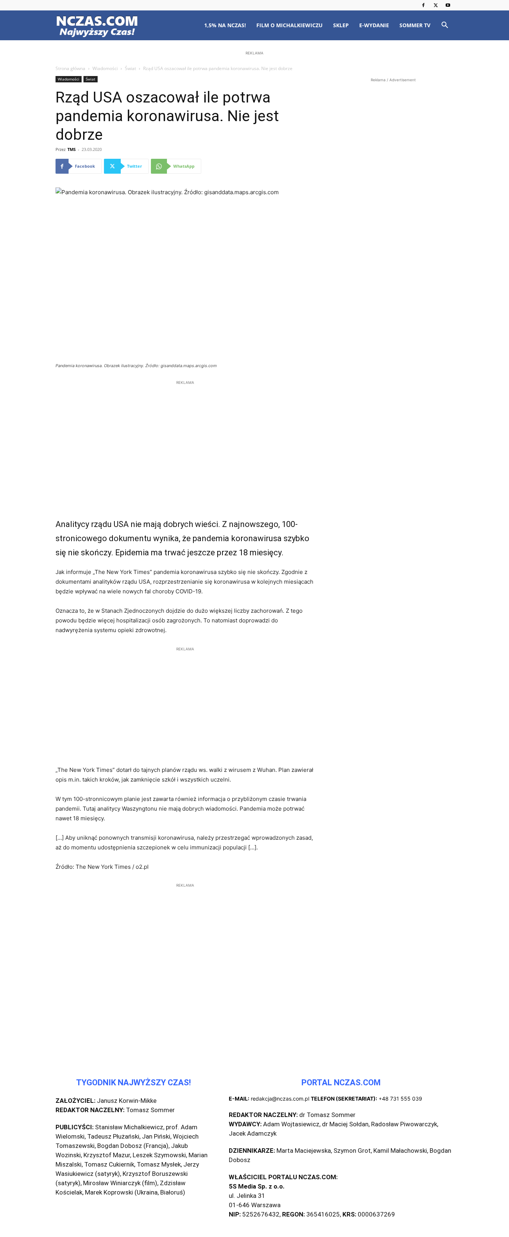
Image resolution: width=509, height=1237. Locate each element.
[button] (444, 25)
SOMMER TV (414, 25)
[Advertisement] (254, 105)
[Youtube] (447, 5)
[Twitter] (435, 5)
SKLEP (341, 25)
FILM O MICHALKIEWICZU (289, 25)
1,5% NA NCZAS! (225, 25)
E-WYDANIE (374, 25)
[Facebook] (423, 5)
